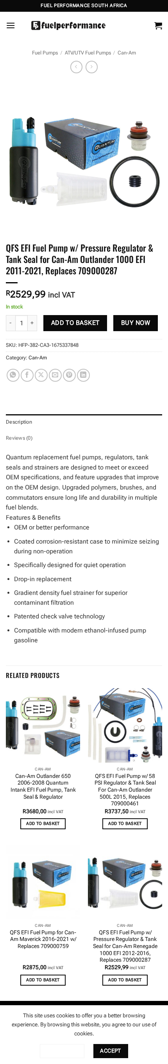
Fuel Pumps (45, 53)
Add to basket (75, 322)
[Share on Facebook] (27, 375)
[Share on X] (41, 375)
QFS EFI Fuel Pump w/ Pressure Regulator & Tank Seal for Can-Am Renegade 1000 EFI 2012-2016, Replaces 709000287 (125, 946)
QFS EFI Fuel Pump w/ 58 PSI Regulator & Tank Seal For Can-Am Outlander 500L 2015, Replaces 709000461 (125, 790)
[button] (10, 25)
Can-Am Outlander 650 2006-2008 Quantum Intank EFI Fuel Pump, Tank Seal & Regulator (43, 786)
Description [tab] (19, 422)
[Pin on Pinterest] (69, 375)
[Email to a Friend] (55, 375)
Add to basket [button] (42, 823)
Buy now (135, 322)
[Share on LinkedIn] (83, 375)
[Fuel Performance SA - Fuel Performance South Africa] (68, 25)
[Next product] (76, 67)
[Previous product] (92, 67)
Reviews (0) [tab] (19, 438)
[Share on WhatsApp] (13, 375)
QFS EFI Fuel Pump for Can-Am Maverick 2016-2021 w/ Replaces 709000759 (43, 939)
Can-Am (127, 53)
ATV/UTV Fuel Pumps (88, 53)
